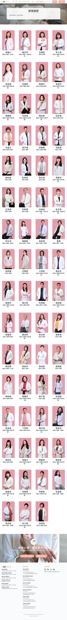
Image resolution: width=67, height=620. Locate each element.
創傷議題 (12, 5)
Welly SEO (36, 616)
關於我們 (14, 1)
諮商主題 (20, 1)
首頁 (2, 5)
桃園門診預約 (55, 2)
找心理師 (23, 1)
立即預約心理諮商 (62, 2)
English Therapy (33, 1)
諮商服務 (25, 1)
